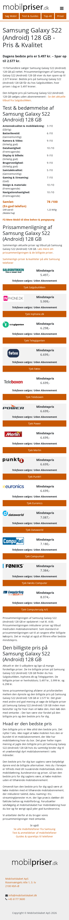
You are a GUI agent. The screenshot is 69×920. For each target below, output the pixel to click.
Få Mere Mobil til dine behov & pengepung (28, 219)
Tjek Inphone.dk (34, 314)
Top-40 (48, 16)
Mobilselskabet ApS (38, 913)
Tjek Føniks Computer (34, 583)
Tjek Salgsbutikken (34, 287)
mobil (26, 6)
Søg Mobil (11, 16)
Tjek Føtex (34, 368)
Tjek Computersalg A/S (34, 609)
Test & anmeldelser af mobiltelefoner (34, 832)
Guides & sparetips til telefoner (34, 836)
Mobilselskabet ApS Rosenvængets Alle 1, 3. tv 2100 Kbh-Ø (20, 882)
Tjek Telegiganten (34, 340)
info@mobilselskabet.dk (22, 895)
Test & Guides (30, 16)
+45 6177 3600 (16, 899)
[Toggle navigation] (61, 9)
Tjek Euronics (34, 503)
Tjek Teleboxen (34, 397)
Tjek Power (34, 423)
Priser (60, 16)
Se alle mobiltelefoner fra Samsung (34, 829)
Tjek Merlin (34, 450)
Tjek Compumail (34, 556)
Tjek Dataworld (34, 530)
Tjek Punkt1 (34, 476)
